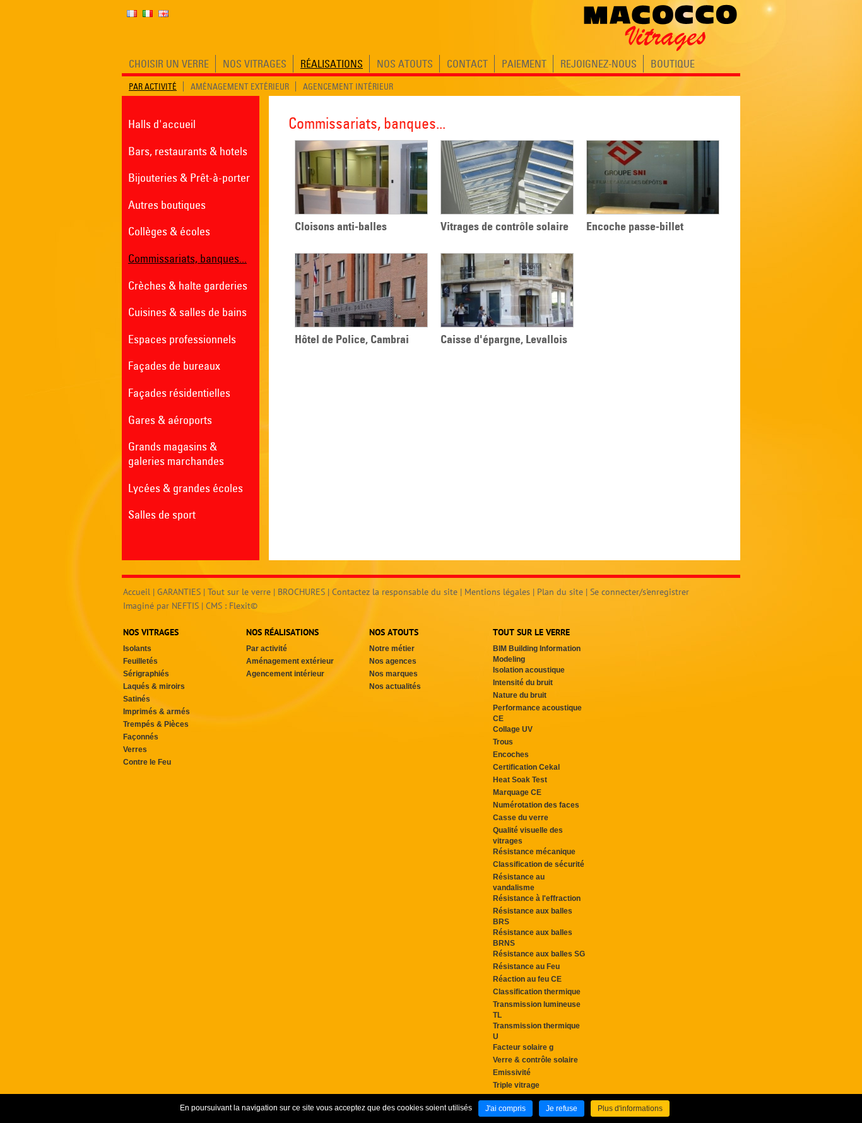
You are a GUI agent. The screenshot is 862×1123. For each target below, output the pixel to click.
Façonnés (140, 736)
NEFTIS (185, 605)
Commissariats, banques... (187, 258)
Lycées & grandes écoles (185, 488)
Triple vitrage (516, 1085)
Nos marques (393, 673)
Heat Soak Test (520, 779)
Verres (135, 749)
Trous (503, 742)
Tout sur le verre (239, 591)
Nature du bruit (519, 695)
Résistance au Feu (526, 966)
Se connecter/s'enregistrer (639, 591)
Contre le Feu (147, 762)
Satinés (136, 699)
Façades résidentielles (179, 392)
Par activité (266, 648)
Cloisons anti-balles (341, 226)
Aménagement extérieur (290, 661)
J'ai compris (505, 1108)
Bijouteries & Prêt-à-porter (189, 177)
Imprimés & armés (156, 711)
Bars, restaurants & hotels (187, 151)
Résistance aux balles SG (539, 954)
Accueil (136, 591)
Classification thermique (537, 991)
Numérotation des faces (536, 805)
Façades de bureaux (174, 365)
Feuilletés (140, 661)
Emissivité (512, 1072)
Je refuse (561, 1108)
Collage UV (513, 729)
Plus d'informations (630, 1108)
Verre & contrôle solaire (535, 1059)
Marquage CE (517, 792)
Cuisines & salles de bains (187, 312)
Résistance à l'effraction (537, 898)
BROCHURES (301, 591)
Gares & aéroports (170, 420)
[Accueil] (660, 27)
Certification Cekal (526, 767)
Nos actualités (395, 686)
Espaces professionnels (182, 339)
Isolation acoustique (529, 670)
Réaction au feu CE (527, 979)
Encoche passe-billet (634, 226)
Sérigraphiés (146, 673)
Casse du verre (520, 817)
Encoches (511, 754)
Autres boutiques (167, 204)
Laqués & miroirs (154, 686)
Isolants (137, 648)
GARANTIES (179, 591)
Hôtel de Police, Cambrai (352, 339)
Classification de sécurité (538, 864)
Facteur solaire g (523, 1047)
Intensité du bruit (523, 682)
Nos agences (392, 661)
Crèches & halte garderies (187, 285)
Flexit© (243, 605)
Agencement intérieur (285, 673)
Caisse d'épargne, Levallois (503, 339)
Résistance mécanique (534, 851)
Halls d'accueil (162, 124)
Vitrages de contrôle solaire (504, 226)
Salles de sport (162, 514)
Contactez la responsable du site (395, 591)
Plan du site (560, 591)
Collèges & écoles (169, 231)
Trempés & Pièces (156, 724)
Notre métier (392, 648)
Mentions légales (497, 591)
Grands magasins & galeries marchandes (176, 453)
